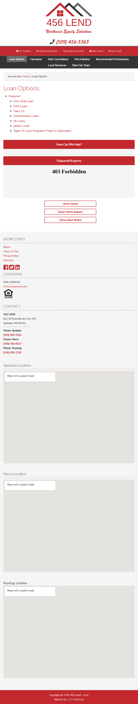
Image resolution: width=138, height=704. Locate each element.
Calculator (36, 59)
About (6, 247)
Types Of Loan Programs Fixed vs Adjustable (42, 131)
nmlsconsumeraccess (15, 286)
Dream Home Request (70, 211)
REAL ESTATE (97, 51)
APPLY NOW (116, 51)
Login (86, 695)
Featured (14, 96)
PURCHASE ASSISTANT (48, 51)
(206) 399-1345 (12, 352)
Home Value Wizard (70, 220)
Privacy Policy (11, 255)
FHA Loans (20, 106)
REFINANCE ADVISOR (74, 51)
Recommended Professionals (112, 59)
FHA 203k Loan (23, 101)
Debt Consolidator (58, 59)
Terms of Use (11, 251)
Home (26, 76)
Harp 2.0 (18, 111)
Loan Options (16, 59)
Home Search (70, 203)
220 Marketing (75, 699)
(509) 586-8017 (12, 343)
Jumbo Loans (21, 126)
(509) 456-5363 (72, 42)
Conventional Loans (26, 116)
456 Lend (69, 19)
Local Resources (57, 65)
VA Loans (19, 121)
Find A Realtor (82, 59)
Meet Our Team (81, 65)
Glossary (8, 260)
